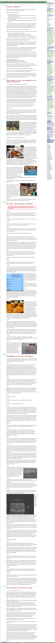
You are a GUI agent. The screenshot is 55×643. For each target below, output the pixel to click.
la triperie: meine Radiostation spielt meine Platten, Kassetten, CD (50, 9)
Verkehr (48, 26)
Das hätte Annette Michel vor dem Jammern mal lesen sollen (15, 60)
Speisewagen (48, 135)
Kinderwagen (50, 130)
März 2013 (49, 173)
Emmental (53, 125)
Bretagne (52, 123)
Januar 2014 (49, 165)
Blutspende (48, 123)
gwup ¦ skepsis (51, 59)
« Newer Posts (4, 641)
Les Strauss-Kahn (32, 438)
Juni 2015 (48, 149)
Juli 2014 (48, 160)
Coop (47, 124)
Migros (48, 132)
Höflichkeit (51, 129)
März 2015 (49, 153)
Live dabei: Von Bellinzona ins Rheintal (19, 204)
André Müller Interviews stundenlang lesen (50, 113)
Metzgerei (52, 131)
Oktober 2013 (49, 167)
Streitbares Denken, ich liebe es (50, 76)
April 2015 (48, 152)
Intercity (53, 129)
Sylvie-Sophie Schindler (50, 136)
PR (47, 133)
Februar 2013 (49, 174)
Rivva (17, 448)
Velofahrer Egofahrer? (13, 7)
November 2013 (49, 166)
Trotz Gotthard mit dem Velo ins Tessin (19, 588)
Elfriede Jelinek (49, 118)
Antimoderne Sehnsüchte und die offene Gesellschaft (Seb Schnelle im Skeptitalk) (50, 62)
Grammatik (48, 129)
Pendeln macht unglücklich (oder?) (50, 116)
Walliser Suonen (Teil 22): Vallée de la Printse (50, 99)
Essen (48, 18)
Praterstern (50, 133)
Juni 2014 (48, 161)
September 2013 (49, 168)
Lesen (48, 20)
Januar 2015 (49, 155)
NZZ (49, 132)
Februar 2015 (49, 154)
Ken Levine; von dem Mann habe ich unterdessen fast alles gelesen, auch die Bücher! (50, 47)
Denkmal (49, 124)
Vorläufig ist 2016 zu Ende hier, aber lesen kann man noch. (50, 3)
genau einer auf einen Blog (23, 450)
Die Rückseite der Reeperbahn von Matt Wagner (50, 28)
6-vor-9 (29, 445)
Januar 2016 (49, 147)
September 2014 (49, 159)
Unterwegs (49, 25)
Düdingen (48, 125)
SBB (48, 134)
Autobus (52, 122)
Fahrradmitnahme (50, 19)
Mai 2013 (48, 172)
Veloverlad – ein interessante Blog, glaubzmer (23, 2)
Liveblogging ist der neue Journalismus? (19, 356)
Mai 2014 (48, 162)
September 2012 (49, 178)
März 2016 (49, 146)
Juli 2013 (48, 171)
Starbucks (51, 135)
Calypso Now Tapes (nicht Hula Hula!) (50, 15)
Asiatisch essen (49, 122)
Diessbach (52, 124)
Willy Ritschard (51, 137)
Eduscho (50, 125)
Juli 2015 (48, 148)
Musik (48, 21)
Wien (48, 137)
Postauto (53, 132)
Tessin (48, 22)
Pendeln (51, 132)
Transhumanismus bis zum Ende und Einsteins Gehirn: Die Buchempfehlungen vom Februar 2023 (50, 79)
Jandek (48, 130)
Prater (48, 133)
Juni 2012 (48, 179)
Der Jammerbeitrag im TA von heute (11, 59)
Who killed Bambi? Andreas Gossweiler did (49, 96)
